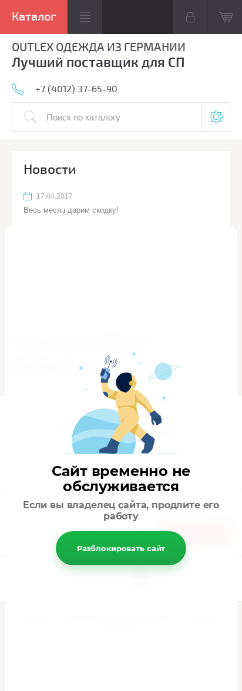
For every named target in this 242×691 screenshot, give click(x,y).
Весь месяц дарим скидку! (71, 210)
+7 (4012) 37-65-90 (76, 89)
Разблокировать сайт (121, 548)
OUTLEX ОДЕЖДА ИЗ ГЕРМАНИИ (99, 47)
